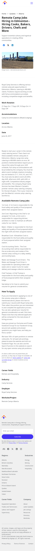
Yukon (4, 494)
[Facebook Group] (8, 449)
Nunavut (4, 480)
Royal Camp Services (9, 392)
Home (4, 14)
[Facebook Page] (4, 449)
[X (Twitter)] (12, 449)
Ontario (4, 483)
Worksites (27, 518)
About (25, 504)
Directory (26, 515)
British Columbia (7, 463)
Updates (12, 14)
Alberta (21, 14)
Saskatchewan (6, 491)
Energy (27, 460)
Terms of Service (23, 443)
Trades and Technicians (9, 507)
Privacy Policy (12, 443)
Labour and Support (8, 510)
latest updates (17, 358)
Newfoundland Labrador (10, 471)
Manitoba (5, 466)
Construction (29, 466)
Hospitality (28, 468)
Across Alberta (7, 127)
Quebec (4, 488)
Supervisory (5, 512)
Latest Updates (28, 507)
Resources (27, 512)
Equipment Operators (9, 504)
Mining (27, 463)
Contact (30, 544)
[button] (31, 3)
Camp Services (7, 383)
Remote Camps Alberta (10, 401)
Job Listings (27, 510)
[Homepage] (4, 3)
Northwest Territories (9, 474)
